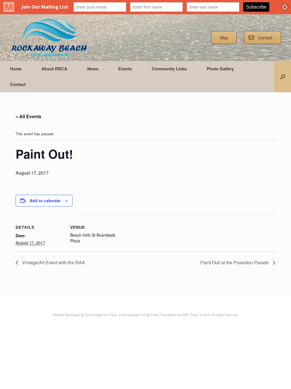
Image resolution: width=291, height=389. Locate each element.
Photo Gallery (220, 68)
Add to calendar (45, 200)
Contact (18, 84)
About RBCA (54, 68)
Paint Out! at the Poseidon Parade (235, 262)
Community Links (169, 68)
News (92, 68)
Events (125, 68)
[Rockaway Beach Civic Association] (49, 37)
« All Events (28, 116)
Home (16, 68)
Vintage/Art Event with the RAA (53, 262)
